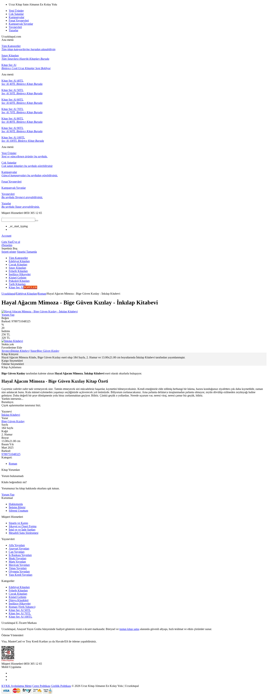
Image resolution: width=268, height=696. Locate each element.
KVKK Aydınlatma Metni (16, 685)
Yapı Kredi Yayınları (20, 574)
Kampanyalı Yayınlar (21, 23)
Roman (42, 293)
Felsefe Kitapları (18, 590)
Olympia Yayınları (19, 571)
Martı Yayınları (17, 561)
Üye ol (16, 241)
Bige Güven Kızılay (13, 421)
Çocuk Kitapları (18, 593)
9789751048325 (10, 454)
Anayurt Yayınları (19, 548)
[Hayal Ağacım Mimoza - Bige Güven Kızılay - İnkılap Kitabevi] (39, 311)
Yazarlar (13, 30)
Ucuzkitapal (8, 293)
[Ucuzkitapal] (2, 216)
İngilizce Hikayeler (20, 603)
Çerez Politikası (41, 685)
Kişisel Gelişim (17, 597)
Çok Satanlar (16, 13)
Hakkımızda (16, 504)
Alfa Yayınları (17, 545)
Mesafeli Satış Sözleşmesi (23, 532)
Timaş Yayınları (18, 568)
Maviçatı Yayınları (19, 564)
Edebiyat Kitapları (26, 293)
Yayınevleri (15, 27)
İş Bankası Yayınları (20, 555)
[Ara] (36, 220)
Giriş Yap (6, 241)
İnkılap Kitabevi (10, 414)
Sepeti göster (8, 251)
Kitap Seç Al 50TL (20, 610)
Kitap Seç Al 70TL (20, 613)
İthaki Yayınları (17, 558)
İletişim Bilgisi (17, 507)
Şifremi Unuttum (18, 510)
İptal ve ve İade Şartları (22, 529)
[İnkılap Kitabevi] (12, 341)
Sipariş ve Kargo (18, 523)
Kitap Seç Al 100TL (20, 616)
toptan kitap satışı (129, 629)
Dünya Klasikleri (18, 600)
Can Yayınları (16, 551)
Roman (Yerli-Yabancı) (22, 606)
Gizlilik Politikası (61, 685)
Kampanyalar (16, 17)
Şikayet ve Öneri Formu (22, 526)
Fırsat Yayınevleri (19, 20)
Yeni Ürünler (16, 10)
